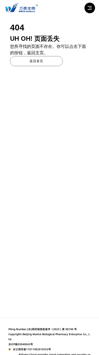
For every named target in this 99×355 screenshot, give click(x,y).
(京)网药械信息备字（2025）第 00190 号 (52, 329)
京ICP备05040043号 (20, 344)
